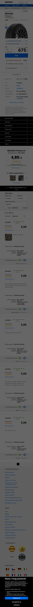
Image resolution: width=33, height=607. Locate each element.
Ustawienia (16, 604)
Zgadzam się (16, 598)
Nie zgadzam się (16, 601)
